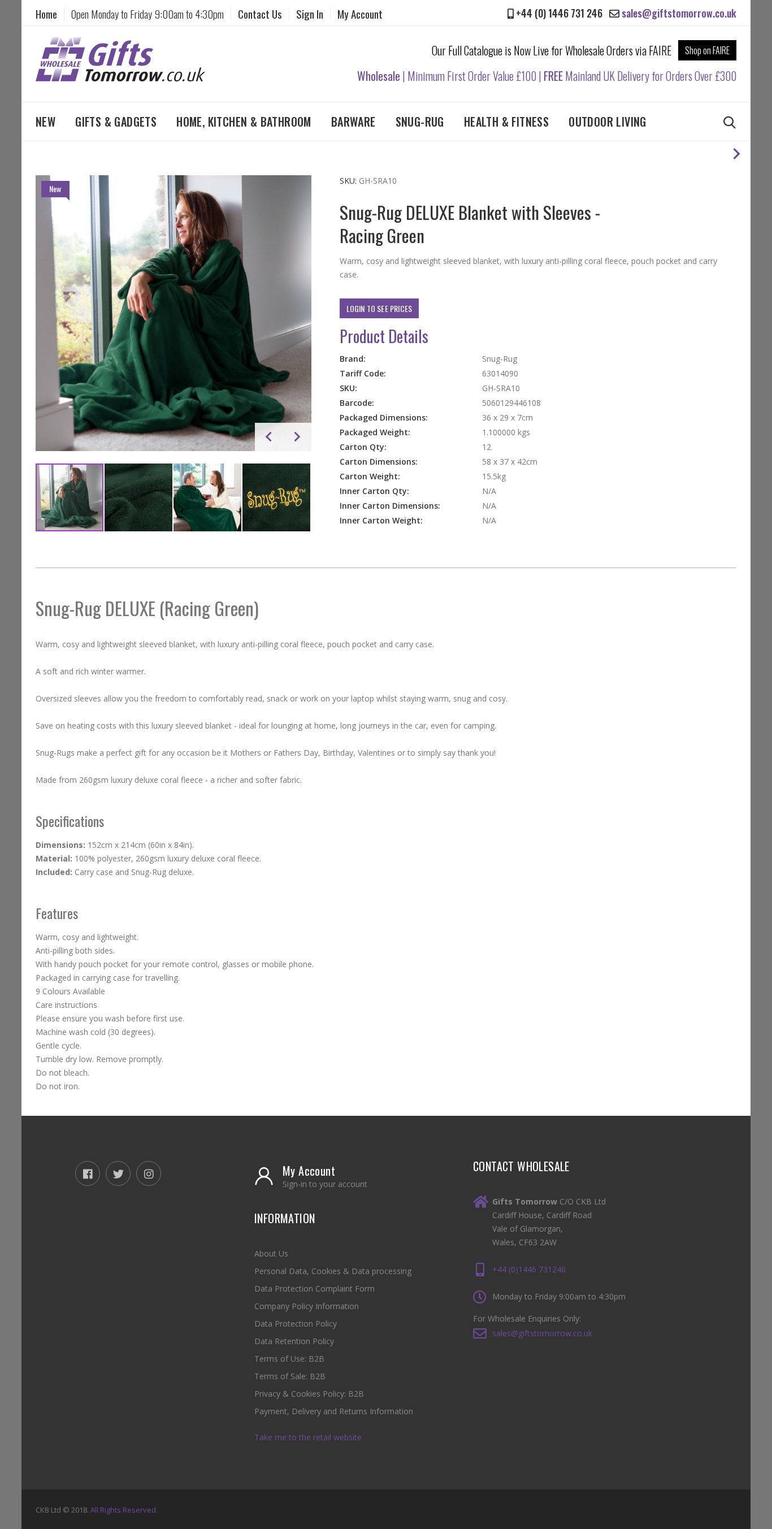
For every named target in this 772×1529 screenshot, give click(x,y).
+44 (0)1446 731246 (529, 1269)
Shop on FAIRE (707, 50)
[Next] (738, 154)
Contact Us (260, 13)
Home (46, 13)
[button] (269, 437)
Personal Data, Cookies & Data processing (332, 1271)
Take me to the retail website (308, 1437)
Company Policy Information (306, 1306)
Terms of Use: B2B (289, 1358)
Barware (353, 121)
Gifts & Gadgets (116, 121)
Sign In (309, 13)
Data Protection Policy (295, 1323)
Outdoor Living (608, 121)
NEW (45, 121)
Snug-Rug (420, 121)
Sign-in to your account (325, 1184)
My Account (360, 13)
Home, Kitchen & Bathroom (243, 121)
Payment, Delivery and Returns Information (333, 1411)
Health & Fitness (506, 121)
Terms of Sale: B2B (290, 1376)
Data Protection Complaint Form (314, 1288)
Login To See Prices (379, 308)
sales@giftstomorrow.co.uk (679, 13)
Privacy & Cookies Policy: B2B (309, 1393)
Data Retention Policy (294, 1341)
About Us (271, 1253)
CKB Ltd (48, 1510)
